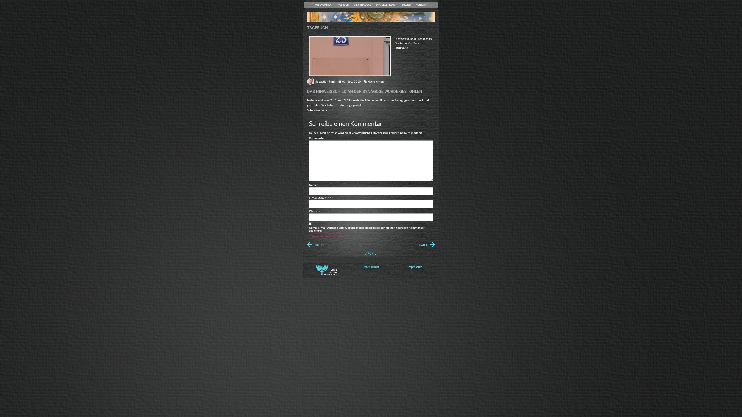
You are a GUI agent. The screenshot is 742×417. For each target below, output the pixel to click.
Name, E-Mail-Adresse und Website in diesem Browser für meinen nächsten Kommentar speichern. (367, 229)
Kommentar (318, 138)
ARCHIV (371, 253)
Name (313, 185)
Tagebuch (342, 4)
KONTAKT (421, 4)
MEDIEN (406, 4)
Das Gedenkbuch (386, 4)
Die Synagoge (362, 4)
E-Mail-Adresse (320, 198)
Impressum (415, 267)
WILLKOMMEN (323, 4)
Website (314, 211)
